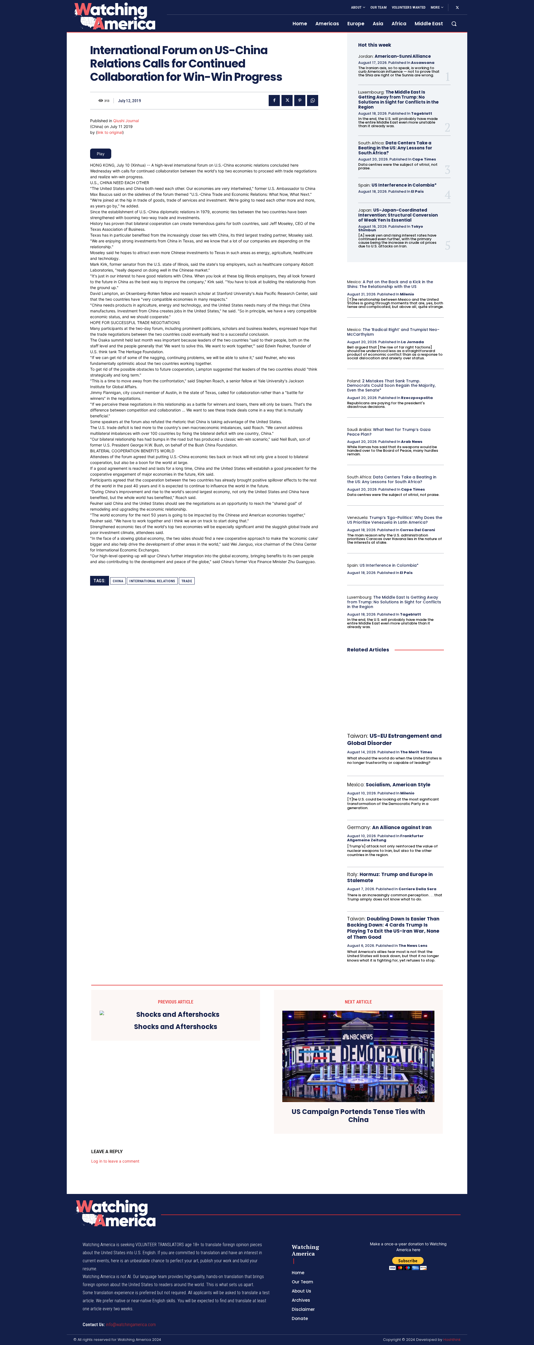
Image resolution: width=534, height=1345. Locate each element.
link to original (109, 132)
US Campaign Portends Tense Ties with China (358, 1116)
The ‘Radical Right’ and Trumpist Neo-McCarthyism (393, 332)
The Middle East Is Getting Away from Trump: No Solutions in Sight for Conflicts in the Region (398, 99)
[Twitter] (457, 7)
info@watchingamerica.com (131, 1324)
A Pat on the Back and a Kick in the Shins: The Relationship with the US (390, 284)
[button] (454, 23)
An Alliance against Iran (402, 827)
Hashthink (452, 1339)
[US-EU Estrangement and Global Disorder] (395, 693)
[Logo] (113, 16)
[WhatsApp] (312, 100)
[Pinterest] (299, 100)
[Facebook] (274, 100)
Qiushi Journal (126, 120)
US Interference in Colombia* (404, 185)
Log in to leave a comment (115, 1161)
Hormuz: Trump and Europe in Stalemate (390, 877)
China (118, 581)
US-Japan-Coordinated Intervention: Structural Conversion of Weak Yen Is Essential (398, 215)
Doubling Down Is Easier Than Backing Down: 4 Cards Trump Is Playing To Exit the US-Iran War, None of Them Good (393, 927)
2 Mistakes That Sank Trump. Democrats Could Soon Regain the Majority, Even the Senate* (391, 385)
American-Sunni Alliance (403, 56)
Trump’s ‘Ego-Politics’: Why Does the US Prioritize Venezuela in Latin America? (394, 520)
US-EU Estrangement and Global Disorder (394, 739)
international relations (152, 581)
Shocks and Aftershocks (175, 1027)
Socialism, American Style (398, 784)
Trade (186, 581)
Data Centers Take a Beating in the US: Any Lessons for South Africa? (395, 148)
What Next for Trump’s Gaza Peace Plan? (389, 432)
